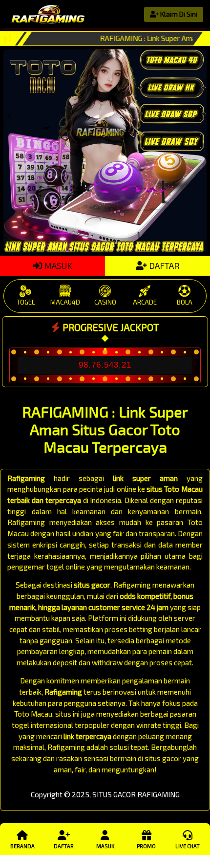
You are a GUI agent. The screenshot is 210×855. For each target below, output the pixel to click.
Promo (146, 846)
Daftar (64, 846)
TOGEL (26, 302)
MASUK (57, 265)
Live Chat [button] (187, 846)
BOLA (184, 302)
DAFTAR (163, 265)
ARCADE (145, 302)
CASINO (105, 302)
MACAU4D (65, 302)
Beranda (22, 846)
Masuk (105, 846)
